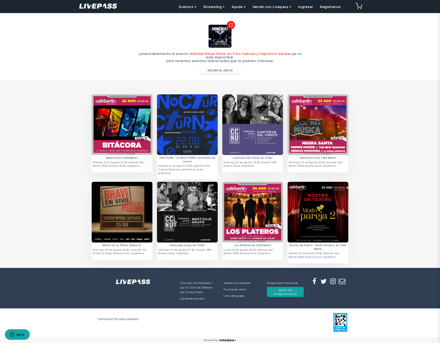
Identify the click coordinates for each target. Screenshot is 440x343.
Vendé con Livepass (236, 283)
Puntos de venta (234, 289)
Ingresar (305, 7)
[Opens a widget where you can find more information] (17, 335)
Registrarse (330, 7)
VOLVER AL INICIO (220, 70)
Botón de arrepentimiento (285, 292)
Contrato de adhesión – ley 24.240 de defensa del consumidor (196, 287)
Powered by (211, 340)
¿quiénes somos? (192, 298)
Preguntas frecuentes (282, 283)
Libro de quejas (233, 295)
